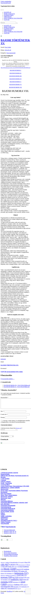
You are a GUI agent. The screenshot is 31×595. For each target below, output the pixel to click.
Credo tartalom (5, 478)
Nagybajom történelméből (8, 505)
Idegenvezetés (4, 489)
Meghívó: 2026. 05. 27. (10, 533)
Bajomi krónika (5, 474)
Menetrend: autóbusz (7, 496)
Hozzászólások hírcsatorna (11, 554)
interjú (20, 569)
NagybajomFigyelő (6, 3)
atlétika (8, 562)
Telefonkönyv (4, 517)
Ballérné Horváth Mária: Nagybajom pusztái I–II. (15, 475)
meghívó (14, 575)
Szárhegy (18, 584)
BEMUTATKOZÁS (9, 13)
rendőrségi (17, 579)
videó (4, 588)
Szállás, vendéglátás (6, 516)
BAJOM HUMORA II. (15, 73)
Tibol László (4, 519)
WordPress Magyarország (10, 555)
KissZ (17, 571)
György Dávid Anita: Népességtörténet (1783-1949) (15, 486)
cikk (5, 564)
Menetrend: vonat (6, 498)
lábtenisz (8, 575)
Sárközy (3, 514)
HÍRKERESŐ (8, 16)
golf (16, 566)
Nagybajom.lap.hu (6, 507)
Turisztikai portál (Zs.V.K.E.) (9, 520)
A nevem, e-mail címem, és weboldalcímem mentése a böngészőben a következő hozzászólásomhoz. (15, 421)
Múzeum (3, 499)
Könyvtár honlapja (6, 493)
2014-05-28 (8, 50)
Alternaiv (3, 562)
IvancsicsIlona (8, 571)
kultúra (24, 571)
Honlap (3, 417)
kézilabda (10, 573)
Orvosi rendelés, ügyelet (7, 511)
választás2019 (12, 588)
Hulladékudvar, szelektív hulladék (10, 487)
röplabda (6, 582)
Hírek (10, 568)
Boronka (3, 477)
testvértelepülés (7, 586)
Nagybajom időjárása (7, 501)
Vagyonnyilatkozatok (9, 530)
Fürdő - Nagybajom (6, 483)
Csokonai (3, 480)
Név (2, 411)
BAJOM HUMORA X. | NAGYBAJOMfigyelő (17, 387)
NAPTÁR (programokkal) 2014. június (12, 371)
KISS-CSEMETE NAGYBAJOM (13, 18)
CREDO (14, 564)
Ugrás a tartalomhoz (6, 1)
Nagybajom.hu (10, 527)
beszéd (22, 562)
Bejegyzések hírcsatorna (10, 553)
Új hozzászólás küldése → (7, 379)
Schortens (16, 582)
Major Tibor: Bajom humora (9, 495)
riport (26, 579)
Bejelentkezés (7, 551)
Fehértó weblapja (5, 481)
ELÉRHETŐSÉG (9, 15)
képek (3, 573)
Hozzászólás (4, 397)
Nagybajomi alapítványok (8, 508)
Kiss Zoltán (8, 47)
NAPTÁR (6, 19)
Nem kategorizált (10, 53)
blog (27, 562)
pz (15, 577)
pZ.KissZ (22, 577)
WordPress (9, 591)
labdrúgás (3, 575)
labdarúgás (21, 573)
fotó (5, 566)
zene (19, 588)
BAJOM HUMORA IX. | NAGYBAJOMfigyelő (17, 385)
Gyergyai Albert (5, 484)
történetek (3, 359)
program (6, 577)
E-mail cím (4, 414)
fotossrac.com (18, 428)
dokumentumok (22, 564)
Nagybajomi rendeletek (7, 510)
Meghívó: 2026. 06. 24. (10, 531)
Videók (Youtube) (5, 522)
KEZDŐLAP (7, 12)
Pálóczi (3, 513)
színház (25, 584)
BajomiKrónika (15, 562)
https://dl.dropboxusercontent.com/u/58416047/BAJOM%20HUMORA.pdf (15, 67)
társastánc (17, 586)
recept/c (6, 579)
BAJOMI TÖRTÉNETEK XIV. (10, 365)
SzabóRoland (10, 584)
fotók (11, 566)
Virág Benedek (5, 523)
